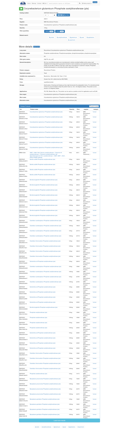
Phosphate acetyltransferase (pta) (38, 312)
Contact (39, 3)
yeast (82, 37)
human (94, 112)
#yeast (64, 427)
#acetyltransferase (46, 427)
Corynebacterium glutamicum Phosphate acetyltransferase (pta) (46, 112)
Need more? (36, 46)
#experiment (81, 427)
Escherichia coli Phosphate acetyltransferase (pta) (42, 261)
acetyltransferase (62, 37)
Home (29, 3)
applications (91, 37)
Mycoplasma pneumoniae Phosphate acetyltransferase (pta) (45, 378)
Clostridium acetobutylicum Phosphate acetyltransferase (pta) (45, 220)
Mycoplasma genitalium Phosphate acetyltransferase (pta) (45, 399)
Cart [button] (45, 3)
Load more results (59, 420)
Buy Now (66, 15)
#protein (37, 427)
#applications (71, 427)
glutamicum (74, 37)
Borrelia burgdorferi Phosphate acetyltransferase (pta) (43, 180)
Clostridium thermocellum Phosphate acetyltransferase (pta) (45, 241)
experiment (72, 40)
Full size (95, 2)
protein (52, 37)
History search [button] (87, 3)
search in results (94, 106)
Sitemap (34, 3)
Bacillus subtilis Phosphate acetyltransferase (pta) (42, 159)
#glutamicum (57, 427)
